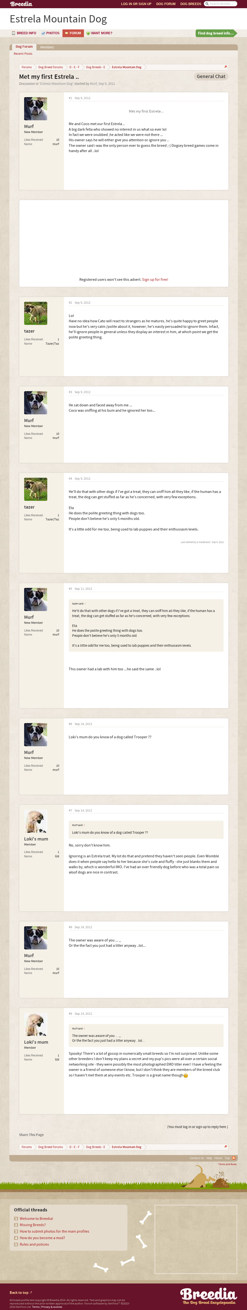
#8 (70, 927)
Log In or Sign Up (136, 4)
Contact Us (197, 1158)
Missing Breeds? (33, 1225)
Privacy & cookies (51, 1307)
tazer (29, 331)
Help (209, 1158)
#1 (70, 98)
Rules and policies (34, 1244)
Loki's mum (36, 839)
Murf (93, 83)
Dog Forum (166, 4)
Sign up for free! (155, 279)
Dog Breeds (190, 4)
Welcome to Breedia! (36, 1218)
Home (218, 1158)
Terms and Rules (227, 1164)
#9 (70, 1014)
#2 (70, 303)
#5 (70, 589)
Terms (36, 1307)
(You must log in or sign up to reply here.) (197, 1127)
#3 (70, 392)
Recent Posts (23, 54)
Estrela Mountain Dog (56, 83)
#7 (70, 811)
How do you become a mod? (42, 1238)
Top (227, 1158)
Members (47, 47)
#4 (70, 479)
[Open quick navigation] (225, 67)
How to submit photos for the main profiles (54, 1231)
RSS (233, 1158)
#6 (70, 724)
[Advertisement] (124, 238)
